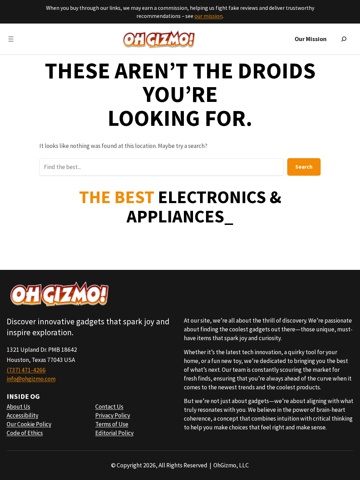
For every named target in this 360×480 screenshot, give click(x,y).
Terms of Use (111, 424)
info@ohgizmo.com (31, 379)
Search (304, 166)
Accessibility (22, 415)
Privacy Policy (112, 415)
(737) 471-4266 (26, 370)
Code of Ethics (25, 433)
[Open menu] (11, 39)
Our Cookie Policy (29, 424)
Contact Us (109, 406)
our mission (208, 16)
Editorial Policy (114, 433)
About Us (18, 406)
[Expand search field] (343, 39)
